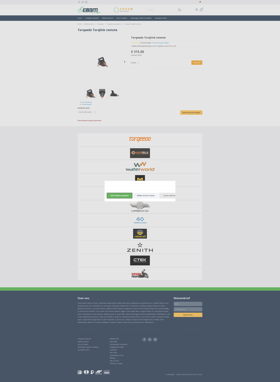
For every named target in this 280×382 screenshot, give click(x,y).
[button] (119, 196)
